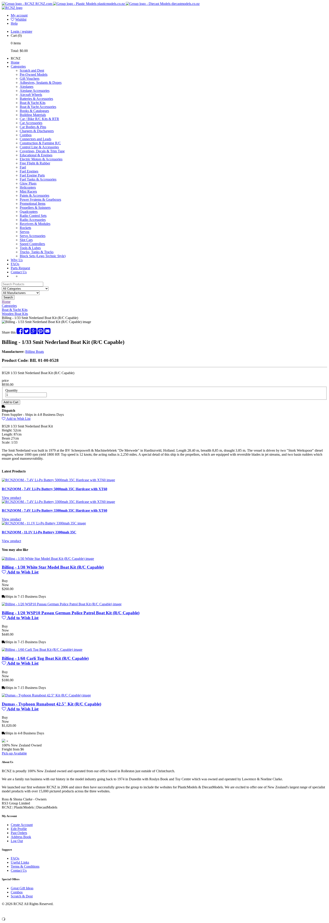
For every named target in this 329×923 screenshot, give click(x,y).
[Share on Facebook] (20, 332)
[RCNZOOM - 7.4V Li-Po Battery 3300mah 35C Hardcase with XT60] (58, 502)
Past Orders (19, 833)
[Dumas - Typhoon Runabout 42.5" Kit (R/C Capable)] (46, 695)
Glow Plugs (28, 183)
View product (11, 498)
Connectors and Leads (35, 139)
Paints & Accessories (34, 195)
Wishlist (20, 19)
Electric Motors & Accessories (41, 159)
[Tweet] (27, 332)
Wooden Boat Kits (15, 314)
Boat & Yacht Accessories (38, 107)
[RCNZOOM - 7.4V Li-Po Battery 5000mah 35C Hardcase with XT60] (58, 480)
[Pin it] (40, 332)
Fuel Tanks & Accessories (38, 179)
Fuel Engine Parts (32, 175)
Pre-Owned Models (33, 74)
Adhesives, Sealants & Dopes (41, 82)
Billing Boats (34, 352)
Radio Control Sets (33, 216)
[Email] (47, 332)
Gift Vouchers (29, 78)
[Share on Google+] (33, 332)
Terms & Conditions (25, 866)
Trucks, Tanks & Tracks (36, 252)
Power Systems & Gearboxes (40, 199)
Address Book (21, 837)
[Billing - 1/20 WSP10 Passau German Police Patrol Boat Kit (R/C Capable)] (62, 604)
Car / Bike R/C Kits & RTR (39, 119)
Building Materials (33, 115)
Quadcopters (29, 211)
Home (15, 62)
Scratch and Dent (32, 70)
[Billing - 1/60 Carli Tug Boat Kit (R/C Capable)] (42, 649)
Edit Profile (19, 829)
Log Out (17, 841)
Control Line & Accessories (39, 147)
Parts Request (20, 268)
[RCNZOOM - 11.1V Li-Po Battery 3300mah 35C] (44, 523)
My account (19, 15)
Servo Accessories (32, 236)
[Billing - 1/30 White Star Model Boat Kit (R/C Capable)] (48, 559)
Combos (26, 135)
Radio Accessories (33, 220)
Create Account (22, 825)
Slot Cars (26, 240)
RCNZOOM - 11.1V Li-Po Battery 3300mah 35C (39, 532)
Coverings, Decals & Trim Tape (42, 151)
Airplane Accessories (34, 91)
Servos (24, 232)
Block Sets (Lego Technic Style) (43, 256)
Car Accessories (31, 123)
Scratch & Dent (22, 896)
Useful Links (20, 862)
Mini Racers (28, 191)
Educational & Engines (36, 155)
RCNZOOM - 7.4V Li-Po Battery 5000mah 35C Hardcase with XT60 (54, 489)
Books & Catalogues (34, 111)
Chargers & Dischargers (37, 131)
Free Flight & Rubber (35, 163)
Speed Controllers (32, 244)
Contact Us (19, 272)
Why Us (17, 260)
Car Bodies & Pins (33, 127)
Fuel (23, 167)
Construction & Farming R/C (40, 143)
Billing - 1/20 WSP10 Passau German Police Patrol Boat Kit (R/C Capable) (70, 612)
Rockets (25, 228)
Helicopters (28, 187)
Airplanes (26, 86)
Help (14, 23)
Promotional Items (32, 203)
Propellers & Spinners (35, 207)
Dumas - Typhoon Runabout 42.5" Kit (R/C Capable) (51, 704)
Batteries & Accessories (36, 99)
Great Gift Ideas (22, 888)
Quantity (11, 390)
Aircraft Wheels (31, 95)
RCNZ (16, 58)
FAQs (15, 264)
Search (8, 297)
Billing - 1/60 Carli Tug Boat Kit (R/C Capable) (45, 658)
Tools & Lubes (30, 248)
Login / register (21, 31)
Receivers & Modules (35, 224)
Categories (18, 66)
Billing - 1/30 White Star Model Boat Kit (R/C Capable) (53, 567)
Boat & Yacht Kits (32, 103)
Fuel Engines (29, 171)
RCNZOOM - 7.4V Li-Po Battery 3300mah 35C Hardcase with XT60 (54, 510)
